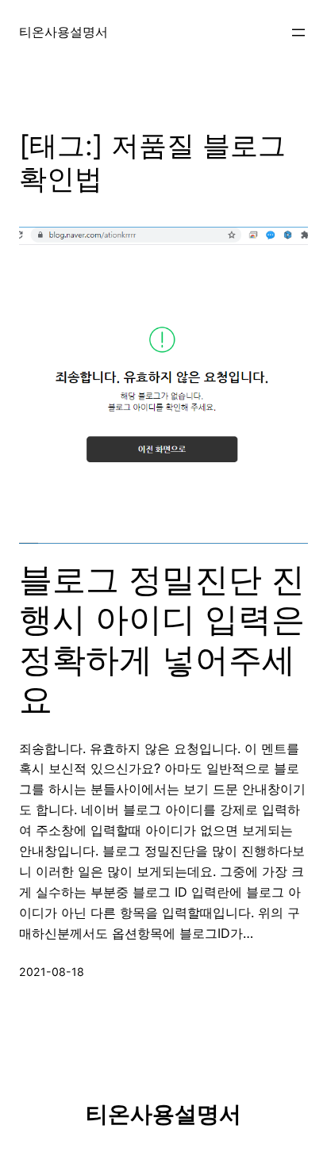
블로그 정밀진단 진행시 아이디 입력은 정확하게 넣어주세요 (162, 639)
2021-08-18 (51, 971)
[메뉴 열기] (298, 32)
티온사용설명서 (63, 32)
